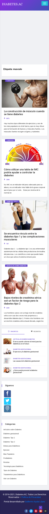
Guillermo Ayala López (35, 501)
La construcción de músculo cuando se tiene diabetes (24, 113)
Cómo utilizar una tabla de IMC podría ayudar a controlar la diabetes (21, 172)
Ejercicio (10, 81)
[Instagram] (45, 511)
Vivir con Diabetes (10, 478)
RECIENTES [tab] (37, 331)
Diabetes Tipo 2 (9, 442)
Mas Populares (8, 454)
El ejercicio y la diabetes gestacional (26, 352)
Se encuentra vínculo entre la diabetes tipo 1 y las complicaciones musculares (24, 236)
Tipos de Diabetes (10, 470)
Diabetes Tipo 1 (12, 202)
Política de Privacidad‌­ (31, 497)
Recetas (6, 462)
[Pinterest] (36, 511)
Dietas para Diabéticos (11, 446)
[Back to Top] (40, 508)
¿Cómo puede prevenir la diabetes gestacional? (25, 371)
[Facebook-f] (26, 511)
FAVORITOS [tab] (14, 331)
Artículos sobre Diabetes (16, 266)
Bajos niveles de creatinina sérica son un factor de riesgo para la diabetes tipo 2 (22, 301)
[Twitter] (31, 511)
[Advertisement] (24, 36)
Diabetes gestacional (22, 349)
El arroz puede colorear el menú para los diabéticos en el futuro (27, 342)
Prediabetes (7, 458)
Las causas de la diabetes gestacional (26, 361)
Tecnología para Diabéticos (13, 466)
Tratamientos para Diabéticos (14, 474)
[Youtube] (41, 511)
